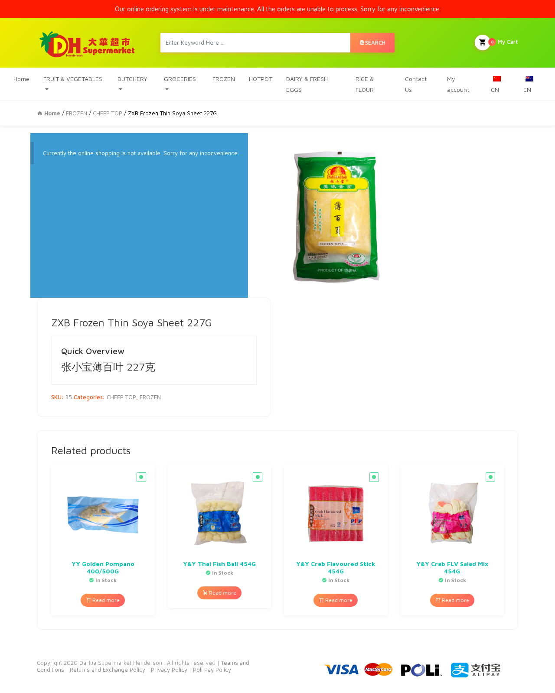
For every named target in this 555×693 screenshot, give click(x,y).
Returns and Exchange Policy (106, 669)
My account (458, 84)
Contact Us (416, 84)
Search (375, 42)
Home (21, 78)
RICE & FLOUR (365, 84)
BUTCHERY (132, 78)
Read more (105, 600)
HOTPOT (260, 78)
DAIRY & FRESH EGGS (307, 84)
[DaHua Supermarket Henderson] (87, 42)
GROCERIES (180, 78)
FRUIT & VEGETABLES (72, 78)
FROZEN (223, 78)
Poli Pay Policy (212, 669)
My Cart (504, 41)
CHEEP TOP (107, 113)
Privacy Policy (170, 669)
